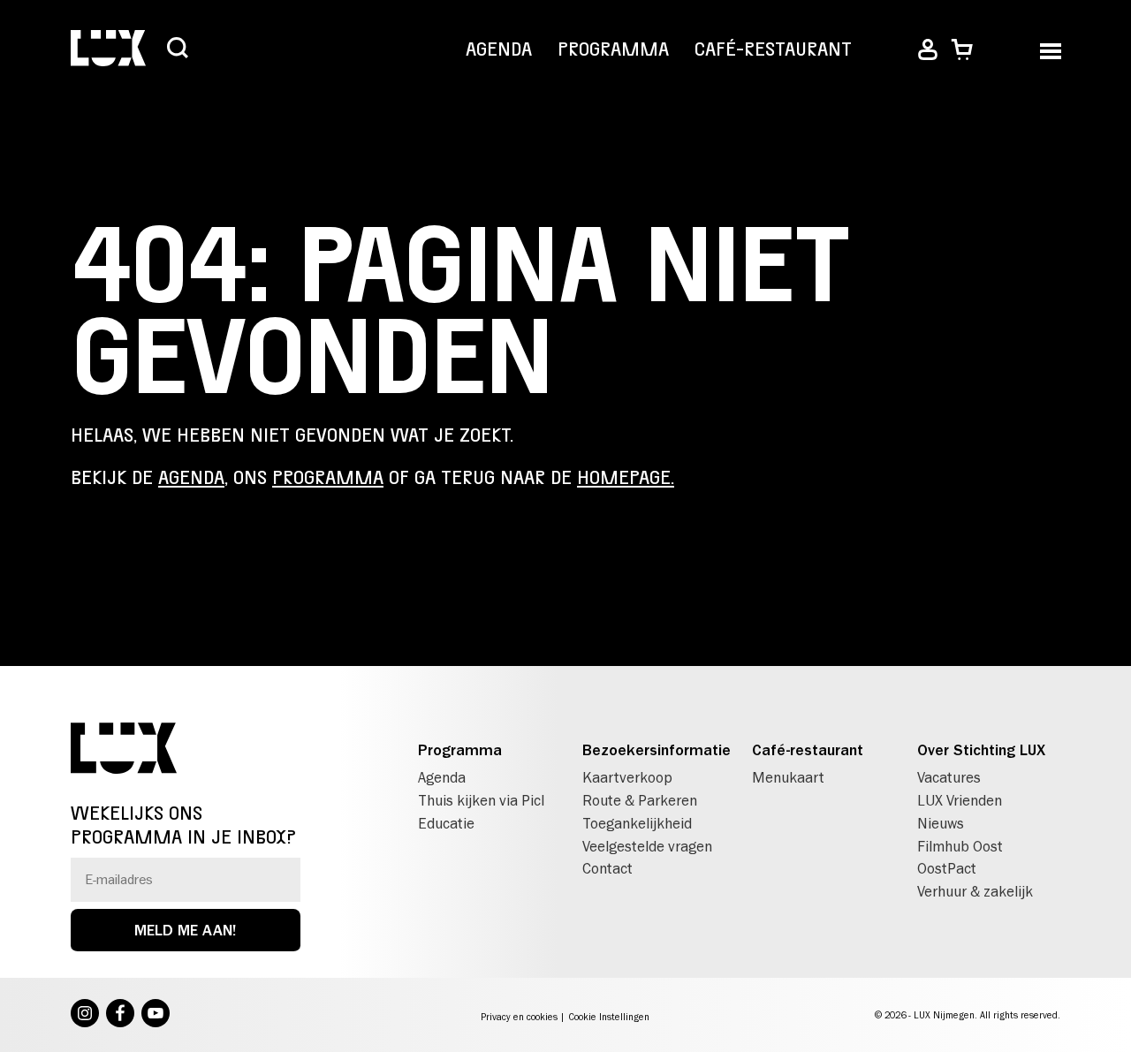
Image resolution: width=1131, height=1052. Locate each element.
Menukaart (788, 777)
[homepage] (108, 50)
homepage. (625, 477)
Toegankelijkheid (637, 823)
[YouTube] (155, 1015)
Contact (607, 868)
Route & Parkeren (639, 800)
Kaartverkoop (627, 777)
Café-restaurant (773, 49)
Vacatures (949, 777)
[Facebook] (120, 1015)
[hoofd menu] (1050, 49)
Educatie (446, 823)
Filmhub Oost (960, 846)
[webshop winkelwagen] (962, 49)
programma (327, 477)
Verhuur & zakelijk (975, 891)
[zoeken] (177, 49)
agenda (191, 477)
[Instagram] (85, 1015)
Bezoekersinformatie (656, 750)
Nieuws (940, 823)
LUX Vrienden (959, 800)
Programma (613, 49)
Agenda (499, 49)
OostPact (946, 868)
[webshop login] (927, 49)
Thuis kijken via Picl (481, 800)
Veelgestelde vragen (647, 846)
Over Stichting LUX (981, 750)
